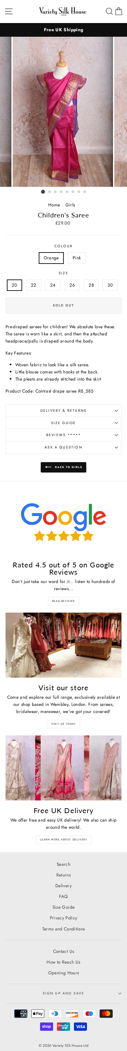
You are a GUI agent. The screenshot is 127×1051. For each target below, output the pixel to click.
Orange (51, 257)
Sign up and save (64, 993)
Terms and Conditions (63, 929)
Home (54, 204)
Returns (63, 875)
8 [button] (85, 192)
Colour (63, 246)
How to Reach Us (63, 962)
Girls (70, 204)
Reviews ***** (63, 434)
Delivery (63, 885)
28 (91, 285)
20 (14, 285)
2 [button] (49, 192)
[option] (63, 29)
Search (63, 864)
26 (72, 285)
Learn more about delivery (63, 839)
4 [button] (61, 192)
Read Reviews (63, 601)
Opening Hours (63, 972)
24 (53, 285)
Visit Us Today (63, 724)
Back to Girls (68, 467)
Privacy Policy (64, 918)
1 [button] (43, 192)
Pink (77, 257)
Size (63, 273)
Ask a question (63, 447)
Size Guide (63, 422)
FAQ (63, 896)
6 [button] (73, 192)
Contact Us (63, 951)
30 (110, 285)
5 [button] (67, 192)
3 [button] (55, 192)
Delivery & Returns (63, 410)
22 (33, 285)
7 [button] (79, 192)
